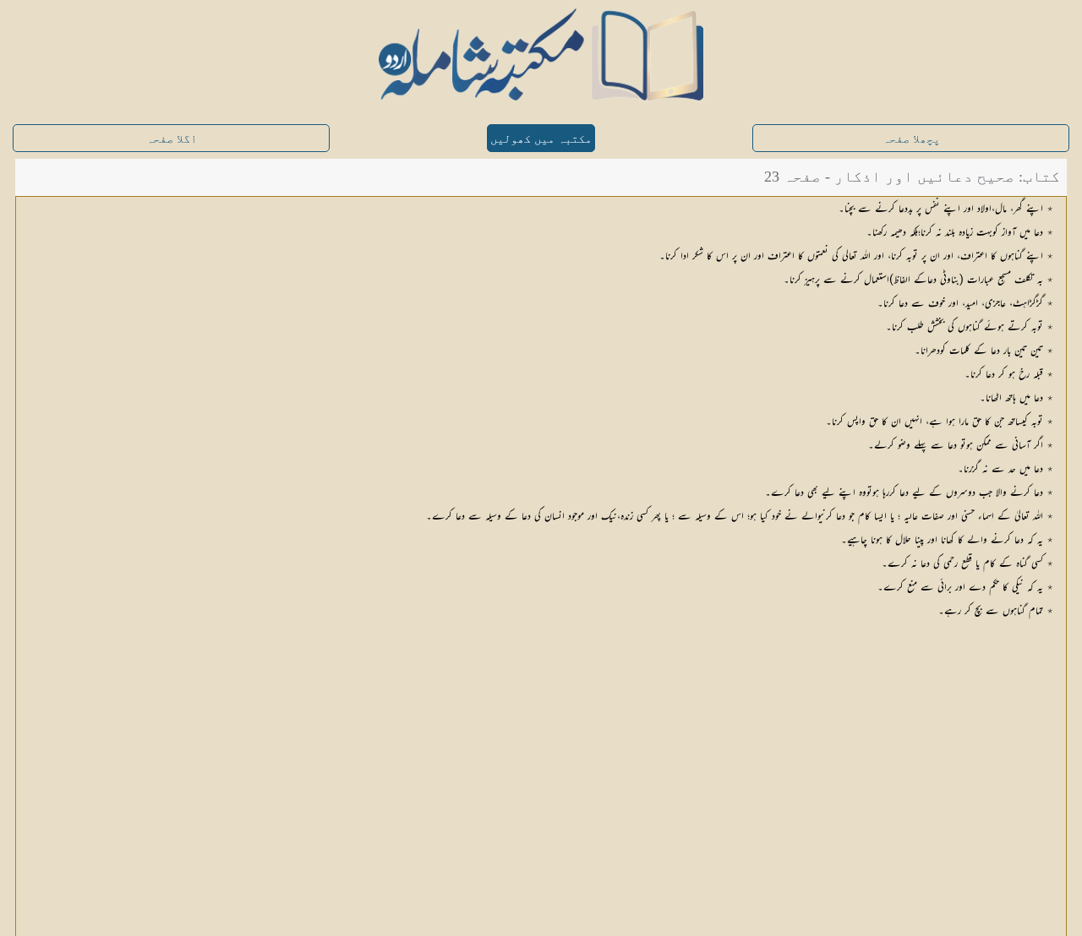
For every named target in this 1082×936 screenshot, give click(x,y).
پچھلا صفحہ (911, 139)
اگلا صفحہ (171, 139)
